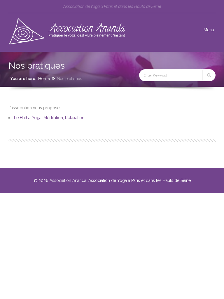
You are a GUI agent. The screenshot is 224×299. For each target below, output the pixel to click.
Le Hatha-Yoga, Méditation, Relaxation (49, 117)
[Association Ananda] (66, 43)
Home (44, 78)
